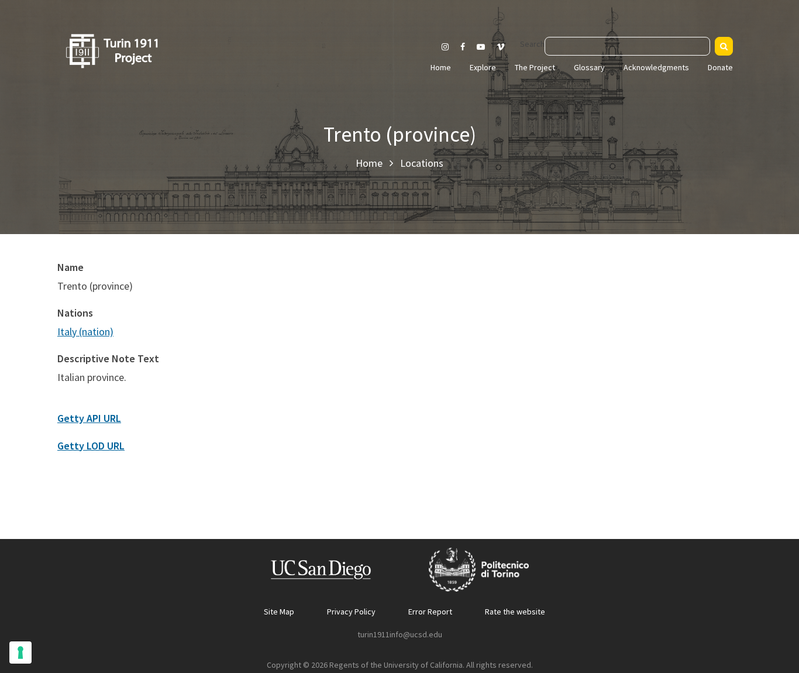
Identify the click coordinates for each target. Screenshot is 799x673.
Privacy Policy (351, 611)
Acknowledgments (656, 67)
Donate (720, 67)
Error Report (430, 611)
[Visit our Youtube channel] (481, 47)
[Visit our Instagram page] (445, 47)
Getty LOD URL (91, 445)
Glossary (589, 67)
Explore (483, 67)
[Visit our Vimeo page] (505, 47)
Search (532, 44)
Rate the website (515, 611)
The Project (535, 67)
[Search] (724, 46)
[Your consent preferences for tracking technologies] (20, 652)
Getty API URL (89, 418)
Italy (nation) (85, 331)
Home (441, 67)
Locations (421, 163)
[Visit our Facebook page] (462, 47)
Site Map (279, 611)
